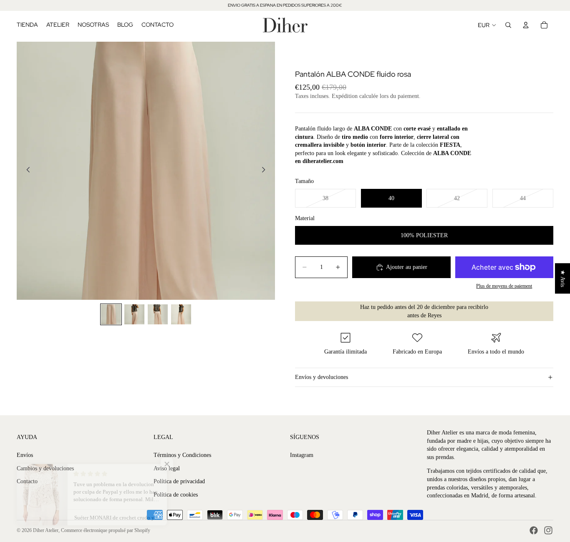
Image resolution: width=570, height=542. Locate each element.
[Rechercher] (508, 25)
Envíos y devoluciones (321, 377)
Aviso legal (167, 468)
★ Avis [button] (563, 278)
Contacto (27, 481)
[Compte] (526, 25)
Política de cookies (176, 495)
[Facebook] (534, 530)
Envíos (25, 455)
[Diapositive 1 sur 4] (111, 314)
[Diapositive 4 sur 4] (181, 314)
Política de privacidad (179, 481)
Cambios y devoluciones (45, 468)
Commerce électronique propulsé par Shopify (105, 530)
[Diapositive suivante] (266, 171)
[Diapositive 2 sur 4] (134, 314)
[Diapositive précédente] (26, 171)
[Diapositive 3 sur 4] (158, 314)
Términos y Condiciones (182, 455)
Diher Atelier (45, 530)
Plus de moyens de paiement (504, 286)
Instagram (301, 455)
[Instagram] (548, 530)
